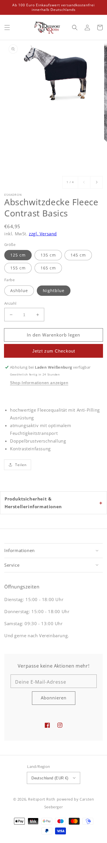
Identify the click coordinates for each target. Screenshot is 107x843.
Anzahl (10, 303)
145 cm (78, 255)
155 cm (18, 268)
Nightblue (53, 290)
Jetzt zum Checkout (53, 351)
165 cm (48, 268)
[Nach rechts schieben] (96, 182)
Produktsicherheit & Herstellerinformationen (33, 502)
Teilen (21, 464)
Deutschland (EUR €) (49, 778)
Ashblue (19, 290)
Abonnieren (53, 698)
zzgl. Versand (43, 233)
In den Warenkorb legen (53, 335)
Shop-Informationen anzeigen (39, 382)
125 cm (18, 255)
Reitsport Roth (41, 799)
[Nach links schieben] (84, 182)
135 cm (48, 255)
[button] (7, 27)
